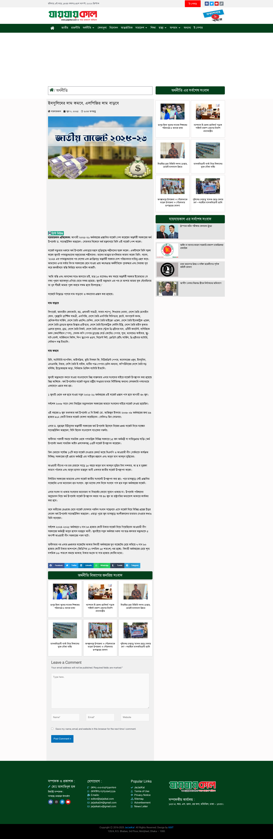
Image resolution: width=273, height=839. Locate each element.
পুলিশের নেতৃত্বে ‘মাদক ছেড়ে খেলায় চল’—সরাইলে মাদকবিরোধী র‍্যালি (135, 645)
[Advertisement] (136, 56)
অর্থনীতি (62, 90)
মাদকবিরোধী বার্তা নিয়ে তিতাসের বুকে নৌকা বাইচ (65, 645)
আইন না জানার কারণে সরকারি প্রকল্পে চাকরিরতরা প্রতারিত (201, 246)
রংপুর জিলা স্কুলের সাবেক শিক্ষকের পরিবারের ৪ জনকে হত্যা (64, 606)
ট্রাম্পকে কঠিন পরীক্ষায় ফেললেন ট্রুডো (196, 226)
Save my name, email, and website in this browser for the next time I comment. (95, 729)
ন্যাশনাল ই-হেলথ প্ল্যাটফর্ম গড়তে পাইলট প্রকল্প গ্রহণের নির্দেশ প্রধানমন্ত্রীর (100, 608)
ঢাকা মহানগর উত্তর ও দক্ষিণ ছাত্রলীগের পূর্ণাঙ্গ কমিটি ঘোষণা (199, 265)
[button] (56, 565)
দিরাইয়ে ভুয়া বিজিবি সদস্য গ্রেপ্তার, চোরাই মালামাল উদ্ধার (135, 606)
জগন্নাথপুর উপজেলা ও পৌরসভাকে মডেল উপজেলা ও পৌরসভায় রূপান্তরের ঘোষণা (100, 646)
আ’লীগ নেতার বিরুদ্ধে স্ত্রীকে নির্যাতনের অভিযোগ (200, 283)
